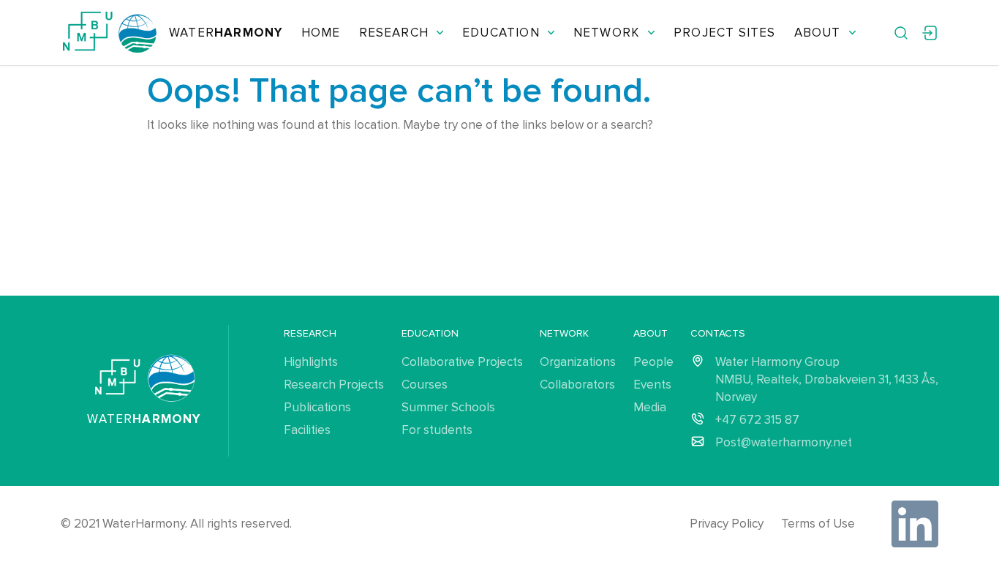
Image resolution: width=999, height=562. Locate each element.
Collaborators (577, 384)
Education (501, 32)
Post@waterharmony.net (783, 442)
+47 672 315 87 (757, 419)
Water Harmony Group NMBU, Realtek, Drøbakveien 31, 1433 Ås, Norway (826, 379)
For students (437, 430)
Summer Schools (448, 407)
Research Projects (334, 384)
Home (321, 32)
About (817, 32)
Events (652, 384)
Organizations (578, 362)
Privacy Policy (727, 523)
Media (649, 407)
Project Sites (724, 32)
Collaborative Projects (462, 362)
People (653, 362)
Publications (317, 407)
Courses (425, 384)
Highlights (311, 362)
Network (606, 32)
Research (394, 32)
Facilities (307, 430)
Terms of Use (818, 523)
